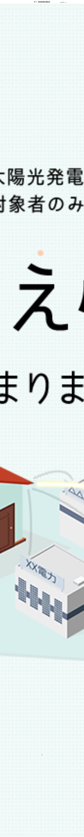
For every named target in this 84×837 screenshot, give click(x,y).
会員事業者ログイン (63, 2)
